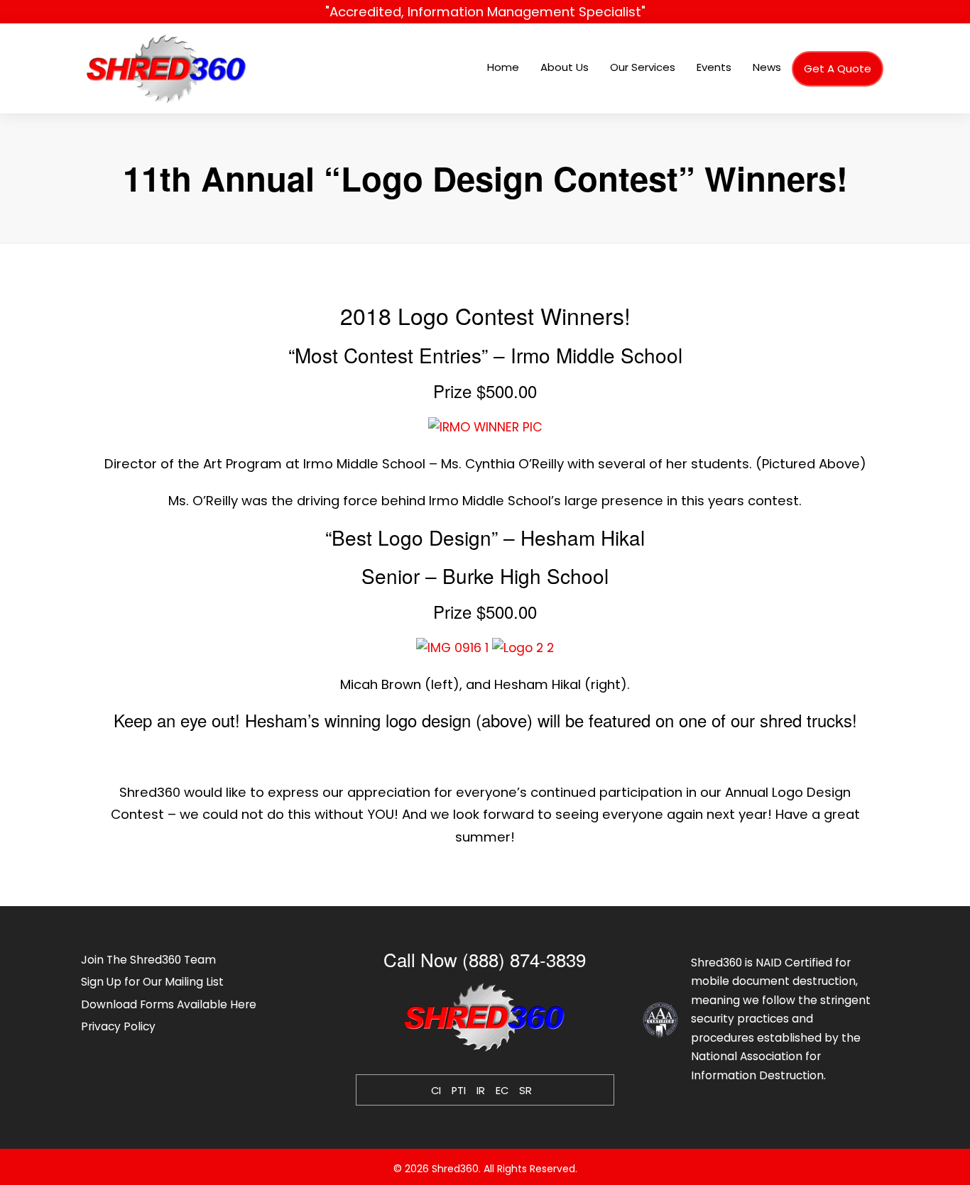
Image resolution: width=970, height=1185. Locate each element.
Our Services (642, 67)
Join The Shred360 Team (148, 959)
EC (502, 1091)
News (767, 67)
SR (525, 1091)
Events (714, 67)
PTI (459, 1091)
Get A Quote (837, 68)
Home (503, 67)
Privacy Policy (118, 1026)
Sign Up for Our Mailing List (152, 981)
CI (436, 1091)
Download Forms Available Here (168, 1004)
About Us (564, 67)
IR (480, 1091)
